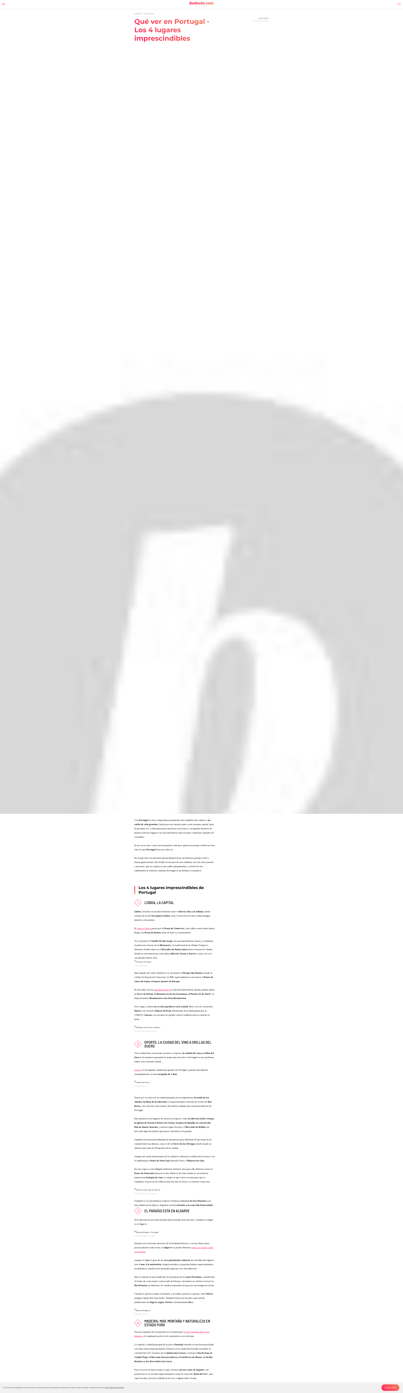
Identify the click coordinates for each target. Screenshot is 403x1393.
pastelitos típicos (162, 989)
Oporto (138, 1070)
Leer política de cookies (114, 1388)
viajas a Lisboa (144, 928)
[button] (3, 4)
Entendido (390, 1387)
